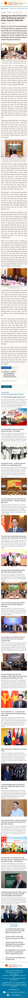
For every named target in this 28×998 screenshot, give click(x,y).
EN (25, 3)
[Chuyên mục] (2, 3)
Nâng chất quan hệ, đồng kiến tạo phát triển (13, 750)
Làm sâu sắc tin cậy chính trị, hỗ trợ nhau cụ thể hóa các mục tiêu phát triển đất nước (13, 638)
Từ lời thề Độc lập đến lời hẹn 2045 (14, 397)
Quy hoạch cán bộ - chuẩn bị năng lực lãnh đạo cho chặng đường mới (13, 464)
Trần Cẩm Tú (6, 371)
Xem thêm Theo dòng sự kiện (12, 394)
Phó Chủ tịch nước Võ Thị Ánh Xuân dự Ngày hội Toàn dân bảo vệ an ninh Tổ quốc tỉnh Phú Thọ (14, 822)
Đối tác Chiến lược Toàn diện (10, 376)
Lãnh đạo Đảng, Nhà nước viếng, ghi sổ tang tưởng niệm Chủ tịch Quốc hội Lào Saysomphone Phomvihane (14, 893)
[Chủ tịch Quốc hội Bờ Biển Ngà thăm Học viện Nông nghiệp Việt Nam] (14, 590)
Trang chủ (3, 12)
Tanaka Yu (13, 371)
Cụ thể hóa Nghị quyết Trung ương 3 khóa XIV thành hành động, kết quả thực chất (13, 786)
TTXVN (3, 23)
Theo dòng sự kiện (17, 12)
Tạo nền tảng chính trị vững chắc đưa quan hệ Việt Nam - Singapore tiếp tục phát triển (13, 500)
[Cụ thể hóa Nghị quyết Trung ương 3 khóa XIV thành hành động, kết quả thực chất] (14, 808)
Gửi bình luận (6, 386)
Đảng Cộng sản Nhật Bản (9, 373)
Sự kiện (6, 8)
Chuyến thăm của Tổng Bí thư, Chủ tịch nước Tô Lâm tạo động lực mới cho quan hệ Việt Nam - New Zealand (14, 859)
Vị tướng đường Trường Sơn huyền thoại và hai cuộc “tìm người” (12, 430)
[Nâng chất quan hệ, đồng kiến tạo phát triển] (14, 772)
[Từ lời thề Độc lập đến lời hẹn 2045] (14, 417)
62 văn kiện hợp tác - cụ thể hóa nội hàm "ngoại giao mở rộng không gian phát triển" (13, 713)
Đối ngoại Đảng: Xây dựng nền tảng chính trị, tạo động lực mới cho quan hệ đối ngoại (15, 951)
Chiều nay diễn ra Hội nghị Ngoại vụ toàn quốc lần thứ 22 (15, 937)
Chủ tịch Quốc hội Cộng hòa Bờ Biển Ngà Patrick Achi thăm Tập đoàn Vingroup (13, 604)
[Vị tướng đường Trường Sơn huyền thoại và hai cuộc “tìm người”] (14, 451)
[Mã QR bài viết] (16, 367)
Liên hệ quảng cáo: (14, 989)
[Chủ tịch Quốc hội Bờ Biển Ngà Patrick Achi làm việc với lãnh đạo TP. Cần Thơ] (14, 557)
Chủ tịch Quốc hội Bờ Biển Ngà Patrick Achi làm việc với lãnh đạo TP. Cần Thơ (13, 537)
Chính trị (9, 12)
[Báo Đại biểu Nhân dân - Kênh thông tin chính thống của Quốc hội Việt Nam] (14, 3)
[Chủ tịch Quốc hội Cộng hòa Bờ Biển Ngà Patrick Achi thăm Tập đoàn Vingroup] (14, 624)
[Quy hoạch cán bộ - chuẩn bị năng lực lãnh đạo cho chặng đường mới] (14, 486)
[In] (13, 367)
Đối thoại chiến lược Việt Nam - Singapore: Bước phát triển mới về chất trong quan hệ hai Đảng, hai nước (14, 676)
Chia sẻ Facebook (7, 367)
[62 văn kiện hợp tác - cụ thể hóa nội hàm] (14, 736)
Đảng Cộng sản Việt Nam (9, 375)
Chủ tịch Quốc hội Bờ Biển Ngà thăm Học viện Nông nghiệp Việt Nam (13, 571)
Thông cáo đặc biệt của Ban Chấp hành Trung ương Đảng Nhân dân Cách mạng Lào (15, 944)
